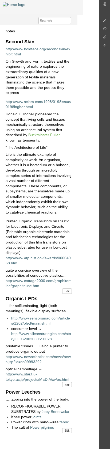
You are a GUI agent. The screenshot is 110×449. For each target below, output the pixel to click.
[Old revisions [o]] (105, 30)
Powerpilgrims (42, 427)
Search (68, 20)
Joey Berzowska (55, 411)
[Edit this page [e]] (105, 22)
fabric (64, 422)
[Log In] (105, 5)
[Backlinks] (105, 38)
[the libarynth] (14, 4)
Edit (67, 291)
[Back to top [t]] (105, 47)
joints (37, 417)
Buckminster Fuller (44, 135)
